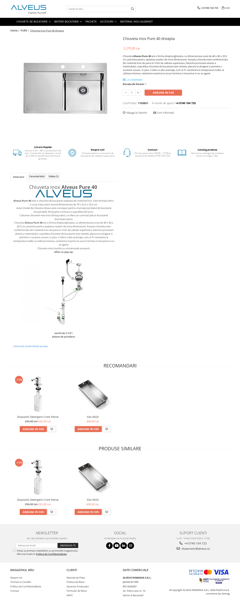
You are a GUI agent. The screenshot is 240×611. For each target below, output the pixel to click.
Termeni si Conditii (20, 582)
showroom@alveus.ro (195, 548)
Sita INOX (93, 417)
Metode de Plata (76, 577)
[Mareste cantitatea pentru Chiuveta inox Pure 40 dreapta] (138, 93)
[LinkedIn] (123, 545)
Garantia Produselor (78, 586)
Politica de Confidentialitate (51, 554)
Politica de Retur (76, 582)
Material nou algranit (136, 21)
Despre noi (16, 577)
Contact (14, 590)
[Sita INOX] (92, 394)
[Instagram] (131, 545)
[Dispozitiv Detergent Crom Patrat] (37, 394)
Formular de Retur (77, 590)
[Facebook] (109, 545)
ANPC (70, 595)
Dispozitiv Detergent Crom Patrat (37, 417)
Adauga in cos (163, 92)
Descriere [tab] (18, 177)
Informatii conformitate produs (30, 346)
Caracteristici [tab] (37, 176)
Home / (15, 30)
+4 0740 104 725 (195, 543)
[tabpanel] (63, 88)
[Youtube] (116, 545)
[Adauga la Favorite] (51, 429)
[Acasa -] (29, 9)
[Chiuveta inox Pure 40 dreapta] (63, 88)
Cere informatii (165, 112)
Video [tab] (53, 176)
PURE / (25, 30)
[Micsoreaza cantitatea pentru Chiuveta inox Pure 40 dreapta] (125, 93)
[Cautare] (132, 9)
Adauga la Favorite (136, 112)
